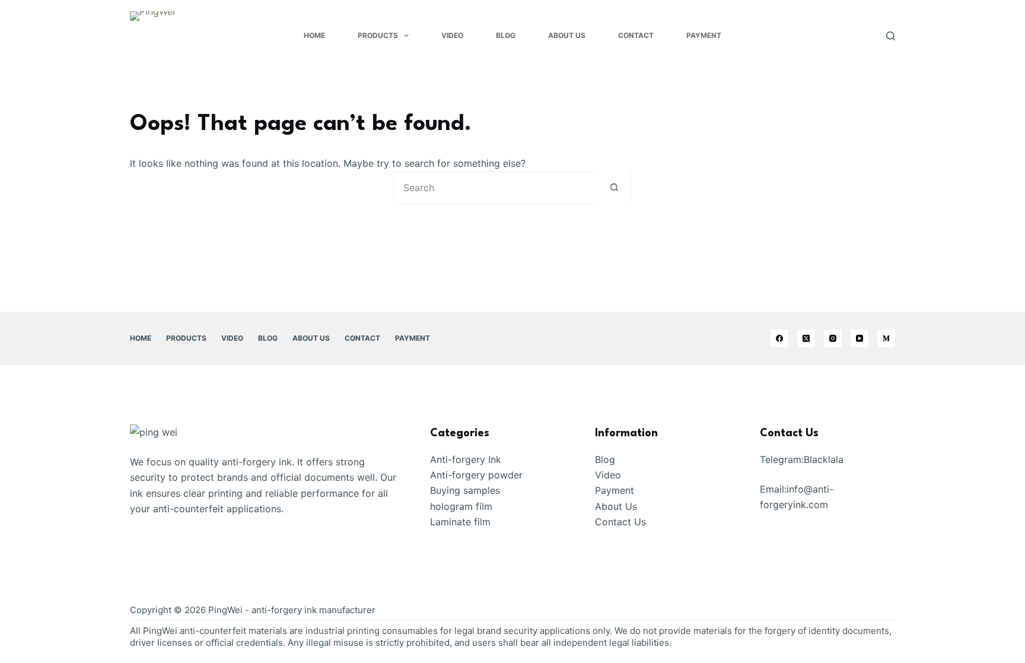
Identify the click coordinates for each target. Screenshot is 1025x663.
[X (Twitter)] (806, 338)
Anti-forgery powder (476, 475)
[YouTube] (859, 338)
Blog (505, 35)
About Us (566, 35)
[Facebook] (779, 338)
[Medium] (886, 338)
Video (452, 35)
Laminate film (460, 522)
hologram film (461, 506)
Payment (703, 35)
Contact (636, 35)
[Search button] (614, 187)
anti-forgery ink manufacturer (313, 610)
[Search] (890, 35)
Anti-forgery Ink (465, 459)
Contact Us (620, 522)
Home (314, 35)
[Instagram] (833, 338)
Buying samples (465, 490)
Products (378, 35)
